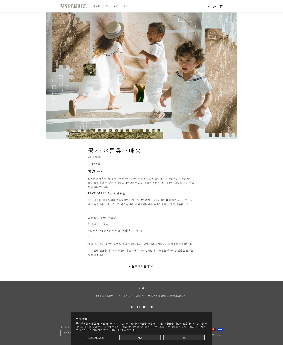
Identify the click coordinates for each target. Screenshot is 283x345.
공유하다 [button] (95, 164)
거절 (184, 337)
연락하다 (140, 295)
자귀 (118, 295)
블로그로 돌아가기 (143, 266)
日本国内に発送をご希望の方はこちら (169, 295)
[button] (107, 6)
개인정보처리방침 (127, 329)
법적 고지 (128, 295)
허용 (140, 337)
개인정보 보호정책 (104, 295)
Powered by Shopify (214, 335)
